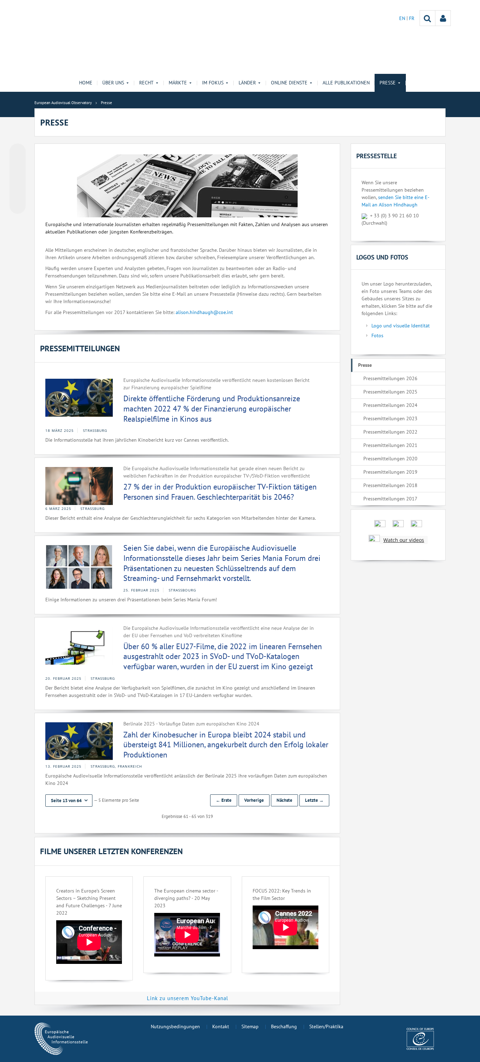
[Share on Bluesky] (17, 152)
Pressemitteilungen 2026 (390, 378)
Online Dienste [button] (289, 82)
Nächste (284, 800)
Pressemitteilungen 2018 (390, 485)
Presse (365, 365)
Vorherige (254, 800)
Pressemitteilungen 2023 (390, 418)
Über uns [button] (113, 82)
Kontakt (220, 1026)
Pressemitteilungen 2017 (390, 498)
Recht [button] (146, 82)
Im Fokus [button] (212, 82)
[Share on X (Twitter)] (17, 165)
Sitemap (250, 1026)
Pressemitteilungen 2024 (390, 405)
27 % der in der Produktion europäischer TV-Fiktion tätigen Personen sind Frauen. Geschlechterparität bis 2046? (220, 492)
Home (85, 82)
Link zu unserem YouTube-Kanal (187, 998)
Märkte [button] (178, 82)
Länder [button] (247, 82)
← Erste (224, 800)
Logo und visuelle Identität (400, 325)
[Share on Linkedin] (17, 192)
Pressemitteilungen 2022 (390, 432)
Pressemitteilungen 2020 (390, 458)
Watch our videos (403, 540)
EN (403, 18)
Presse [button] (388, 82)
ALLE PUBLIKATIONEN (346, 82)
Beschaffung (284, 1026)
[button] (68, 800)
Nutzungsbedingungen (175, 1026)
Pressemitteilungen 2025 (390, 392)
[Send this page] (17, 205)
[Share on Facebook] (17, 179)
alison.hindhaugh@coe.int (204, 312)
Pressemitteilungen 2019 (390, 472)
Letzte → (314, 800)
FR (411, 18)
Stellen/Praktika (326, 1026)
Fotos (377, 335)
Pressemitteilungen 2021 (390, 445)
